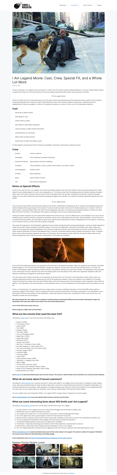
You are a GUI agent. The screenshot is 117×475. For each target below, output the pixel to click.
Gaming (99, 5)
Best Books (63, 5)
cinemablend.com (26, 405)
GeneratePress (70, 473)
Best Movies (74, 5)
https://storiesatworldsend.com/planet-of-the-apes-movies (51, 438)
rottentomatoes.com (27, 383)
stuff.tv (23, 318)
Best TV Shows (87, 5)
